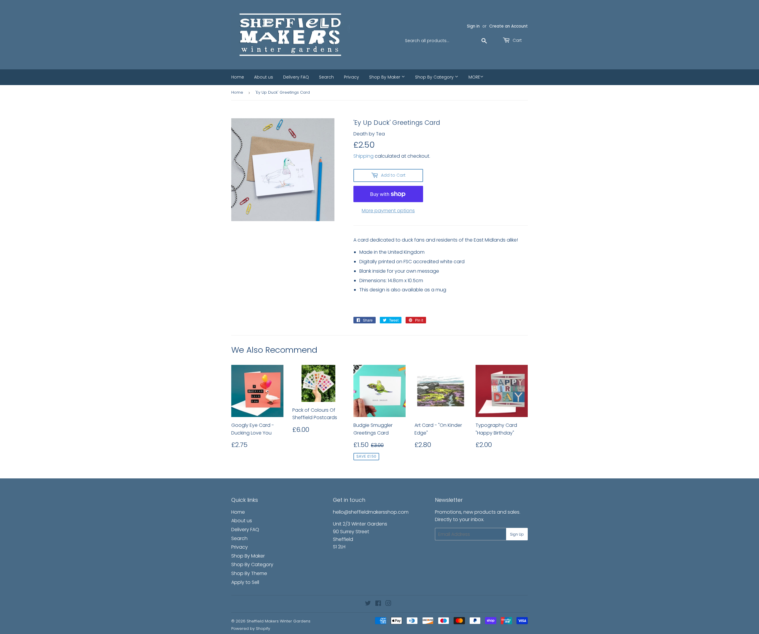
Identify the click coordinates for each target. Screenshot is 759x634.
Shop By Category (435, 77)
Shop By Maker (385, 77)
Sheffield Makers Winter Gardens (278, 621)
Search (326, 77)
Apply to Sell (245, 582)
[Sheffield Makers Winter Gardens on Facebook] (378, 604)
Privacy (351, 77)
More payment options (388, 210)
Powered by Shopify (250, 628)
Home (237, 77)
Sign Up (517, 534)
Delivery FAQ (296, 77)
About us (263, 77)
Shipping (363, 156)
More (474, 77)
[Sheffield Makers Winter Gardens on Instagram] (388, 604)
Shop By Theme (249, 573)
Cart (516, 40)
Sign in (473, 26)
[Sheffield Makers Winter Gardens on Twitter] (368, 604)
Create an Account (508, 26)
